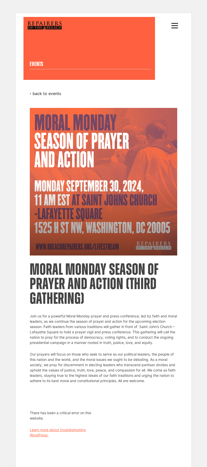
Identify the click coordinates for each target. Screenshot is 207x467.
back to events (47, 93)
